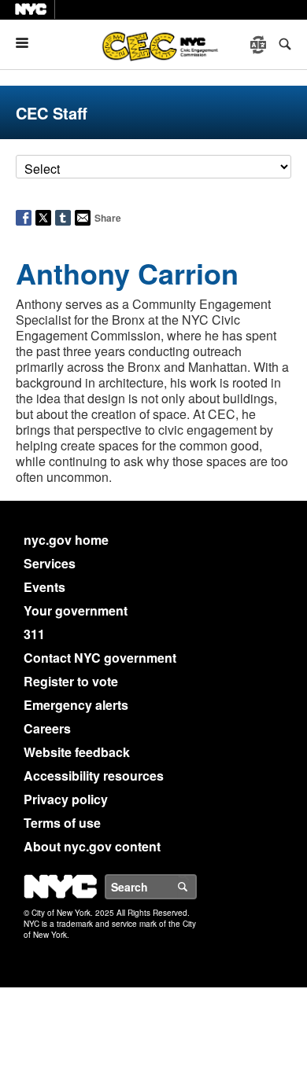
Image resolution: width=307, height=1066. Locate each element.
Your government (76, 610)
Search (196, 887)
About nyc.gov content (92, 846)
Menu (28, 43)
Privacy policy (66, 799)
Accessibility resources (94, 775)
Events (44, 587)
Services (50, 563)
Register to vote (71, 681)
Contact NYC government (100, 658)
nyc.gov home (66, 540)
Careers (47, 728)
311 (34, 634)
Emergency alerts (76, 705)
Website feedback (77, 752)
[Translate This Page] (260, 45)
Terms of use (62, 823)
